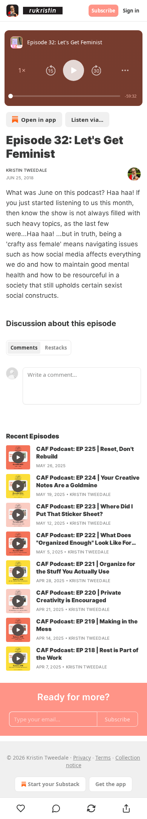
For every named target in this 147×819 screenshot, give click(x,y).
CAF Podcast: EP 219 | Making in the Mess (87, 625)
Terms (103, 757)
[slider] (65, 96)
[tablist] (38, 347)
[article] (73, 457)
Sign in (131, 10)
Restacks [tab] (56, 347)
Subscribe (103, 10)
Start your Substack (54, 784)
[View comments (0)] (56, 808)
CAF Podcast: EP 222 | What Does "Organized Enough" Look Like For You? (84, 539)
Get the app (110, 784)
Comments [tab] (24, 347)
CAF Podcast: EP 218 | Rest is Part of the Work (87, 653)
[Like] (20, 808)
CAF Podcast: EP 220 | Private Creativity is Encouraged (78, 596)
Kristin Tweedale (26, 170)
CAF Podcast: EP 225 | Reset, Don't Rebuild (85, 452)
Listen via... (87, 119)
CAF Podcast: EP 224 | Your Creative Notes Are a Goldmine (87, 481)
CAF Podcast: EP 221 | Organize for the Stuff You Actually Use (85, 567)
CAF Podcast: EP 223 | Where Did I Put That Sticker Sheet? (84, 510)
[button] (22, 70)
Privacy (82, 757)
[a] (18, 457)
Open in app (38, 119)
